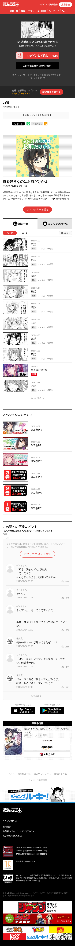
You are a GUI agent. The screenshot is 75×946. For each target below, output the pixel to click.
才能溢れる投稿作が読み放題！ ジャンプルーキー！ (37, 794)
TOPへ (11, 774)
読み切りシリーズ (42, 774)
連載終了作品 (60, 774)
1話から (66, 233)
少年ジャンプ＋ (11, 4)
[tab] (20, 223)
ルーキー (54, 11)
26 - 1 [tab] (24, 233)
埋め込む (38, 124)
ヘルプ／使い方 (10, 821)
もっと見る (36, 398)
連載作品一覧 (24, 774)
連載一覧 (14, 11)
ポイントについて (37, 78)
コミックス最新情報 (37, 779)
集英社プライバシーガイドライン (18, 831)
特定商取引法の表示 (12, 836)
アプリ (31, 11)
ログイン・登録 (48, 4)
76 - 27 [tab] (10, 233)
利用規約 (7, 827)
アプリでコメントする (37, 554)
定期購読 (65, 4)
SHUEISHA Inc (10, 893)
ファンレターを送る (37, 209)
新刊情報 (42, 11)
